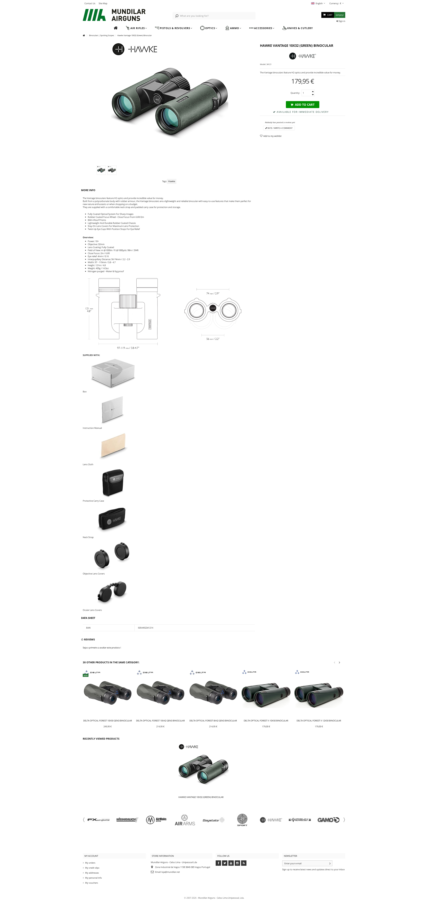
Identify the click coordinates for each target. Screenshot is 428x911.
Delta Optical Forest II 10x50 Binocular (266, 720)
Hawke (171, 181)
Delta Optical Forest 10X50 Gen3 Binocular (107, 720)
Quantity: (295, 92)
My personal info (93, 877)
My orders (90, 862)
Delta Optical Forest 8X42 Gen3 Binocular (213, 720)
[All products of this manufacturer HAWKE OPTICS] (302, 56)
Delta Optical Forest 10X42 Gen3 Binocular (160, 720)
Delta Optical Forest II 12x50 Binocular (319, 720)
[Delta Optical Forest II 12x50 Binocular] (319, 694)
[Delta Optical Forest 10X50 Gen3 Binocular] (108, 694)
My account (91, 855)
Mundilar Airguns (206, 897)
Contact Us (89, 3)
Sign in (341, 21)
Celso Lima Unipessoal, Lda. (230, 897)
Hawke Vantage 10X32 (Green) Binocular (201, 797)
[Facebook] (218, 863)
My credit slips (92, 867)
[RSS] (243, 863)
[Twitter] (224, 863)
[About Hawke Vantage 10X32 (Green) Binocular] (210, 769)
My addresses (92, 872)
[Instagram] (237, 863)
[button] (136, 28)
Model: (263, 64)
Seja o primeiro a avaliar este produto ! (102, 647)
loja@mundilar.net (171, 871)
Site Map (103, 3)
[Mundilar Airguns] (114, 15)
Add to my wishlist (272, 135)
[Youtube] (231, 863)
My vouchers (91, 882)
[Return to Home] (84, 35)
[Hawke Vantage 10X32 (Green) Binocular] (101, 170)
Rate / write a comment (280, 128)
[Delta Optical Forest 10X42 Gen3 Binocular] (160, 694)
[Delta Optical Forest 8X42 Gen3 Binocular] (213, 694)
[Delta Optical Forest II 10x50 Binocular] (266, 694)
